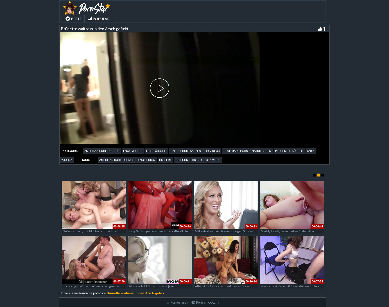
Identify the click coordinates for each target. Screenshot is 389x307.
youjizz (66, 160)
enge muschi (132, 151)
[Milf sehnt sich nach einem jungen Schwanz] (226, 205)
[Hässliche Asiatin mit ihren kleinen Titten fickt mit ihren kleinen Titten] (292, 260)
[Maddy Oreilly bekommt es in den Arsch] (292, 205)
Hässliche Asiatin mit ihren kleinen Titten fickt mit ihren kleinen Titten (310, 286)
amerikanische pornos (101, 151)
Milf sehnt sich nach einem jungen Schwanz (225, 231)
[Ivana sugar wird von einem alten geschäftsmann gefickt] (94, 260)
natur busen (261, 151)
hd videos (212, 151)
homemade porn (236, 151)
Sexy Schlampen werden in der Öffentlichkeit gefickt (166, 231)
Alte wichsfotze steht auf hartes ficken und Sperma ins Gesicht (239, 286)
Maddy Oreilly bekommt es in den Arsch (289, 231)
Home (63, 293)
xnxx (310, 151)
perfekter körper (289, 151)
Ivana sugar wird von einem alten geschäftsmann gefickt (102, 286)
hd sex (197, 160)
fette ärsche (156, 151)
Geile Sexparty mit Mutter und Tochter (90, 231)
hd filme (165, 160)
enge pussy (146, 160)
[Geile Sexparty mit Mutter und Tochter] (94, 205)
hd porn (182, 160)
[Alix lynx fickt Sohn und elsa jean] (160, 260)
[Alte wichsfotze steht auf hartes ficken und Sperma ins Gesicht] (226, 260)
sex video (213, 160)
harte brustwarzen (185, 151)
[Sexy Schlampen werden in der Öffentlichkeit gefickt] (160, 205)
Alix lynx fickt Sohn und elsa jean (151, 286)
